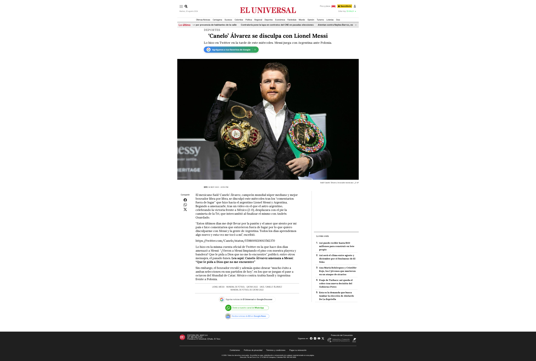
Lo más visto (322, 236)
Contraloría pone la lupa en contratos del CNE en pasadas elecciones (264, 25)
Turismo (320, 20)
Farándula (292, 20)
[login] (355, 6)
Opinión (311, 20)
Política (249, 20)
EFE (206, 187)
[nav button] (181, 6)
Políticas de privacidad (253, 350)
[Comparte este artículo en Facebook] (185, 200)
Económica (280, 20)
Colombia (239, 20)
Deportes (269, 20)
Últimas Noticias (203, 20)
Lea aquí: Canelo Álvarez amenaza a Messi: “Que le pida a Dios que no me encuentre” (245, 260)
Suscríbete (346, 6)
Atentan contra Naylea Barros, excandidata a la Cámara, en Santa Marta (342, 25)
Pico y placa (325, 6)
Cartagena (217, 20)
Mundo (302, 20)
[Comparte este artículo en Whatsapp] (185, 204)
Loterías (330, 20)
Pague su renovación (297, 350)
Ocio (338, 20)
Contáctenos (235, 350)
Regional (258, 20)
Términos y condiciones (275, 350)
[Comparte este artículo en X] (185, 209)
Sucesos (228, 20)
